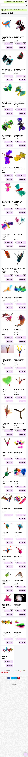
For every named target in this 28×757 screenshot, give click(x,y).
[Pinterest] (18, 678)
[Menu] (1, 2)
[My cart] (26, 2)
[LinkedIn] (15, 678)
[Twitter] (12, 678)
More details (9, 47)
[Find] (26, 5)
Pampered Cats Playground (14, 1)
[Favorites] (11, 44)
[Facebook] (8, 678)
